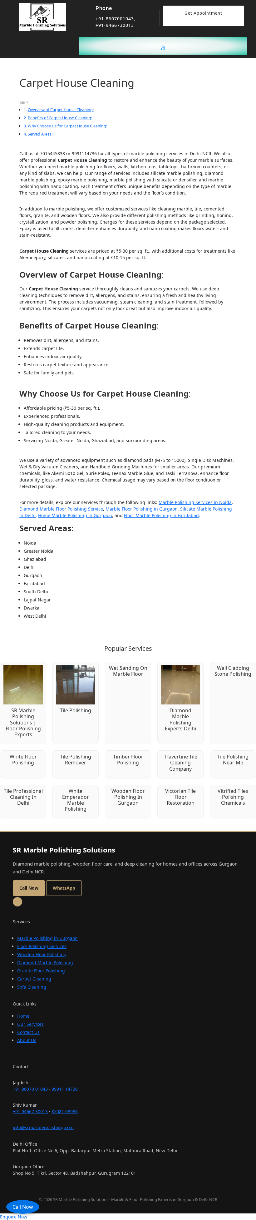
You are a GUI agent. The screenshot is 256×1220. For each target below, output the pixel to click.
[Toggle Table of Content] (24, 102)
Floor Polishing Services (41, 946)
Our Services (30, 1024)
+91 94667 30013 (30, 1111)
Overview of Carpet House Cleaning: (61, 109)
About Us (26, 1040)
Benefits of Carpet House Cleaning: (60, 118)
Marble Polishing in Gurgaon (47, 938)
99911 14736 (65, 1089)
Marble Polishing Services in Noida (195, 502)
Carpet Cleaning (34, 979)
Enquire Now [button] (13, 1217)
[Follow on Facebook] (17, 901)
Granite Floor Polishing (41, 971)
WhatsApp (64, 888)
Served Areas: (40, 134)
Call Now (22, 1206)
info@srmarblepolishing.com (43, 1127)
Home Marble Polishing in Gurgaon (75, 515)
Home (23, 1016)
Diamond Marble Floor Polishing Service (61, 509)
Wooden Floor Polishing (41, 954)
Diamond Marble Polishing (45, 963)
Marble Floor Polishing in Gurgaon (142, 509)
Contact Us (28, 1032)
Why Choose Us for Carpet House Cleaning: (67, 126)
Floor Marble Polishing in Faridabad (161, 515)
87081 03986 (65, 1111)
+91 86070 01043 (30, 1089)
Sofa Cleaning (31, 987)
